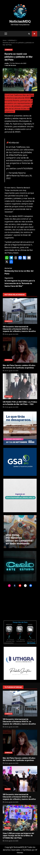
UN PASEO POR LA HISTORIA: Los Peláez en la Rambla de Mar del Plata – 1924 (20, 386)
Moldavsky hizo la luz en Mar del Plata (19, 271)
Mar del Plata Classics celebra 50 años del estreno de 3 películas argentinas (20, 350)
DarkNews (27, 850)
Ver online (34, 34)
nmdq (7, 63)
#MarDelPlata (15, 155)
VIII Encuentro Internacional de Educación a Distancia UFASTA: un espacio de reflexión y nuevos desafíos (20, 311)
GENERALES (8, 50)
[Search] (29, 34)
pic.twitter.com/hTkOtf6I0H (19, 168)
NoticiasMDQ (20, 21)
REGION (7, 828)
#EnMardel (14, 142)
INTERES (7, 789)
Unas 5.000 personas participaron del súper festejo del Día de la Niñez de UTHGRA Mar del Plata (20, 818)
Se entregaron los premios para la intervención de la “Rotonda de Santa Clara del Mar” (20, 282)
